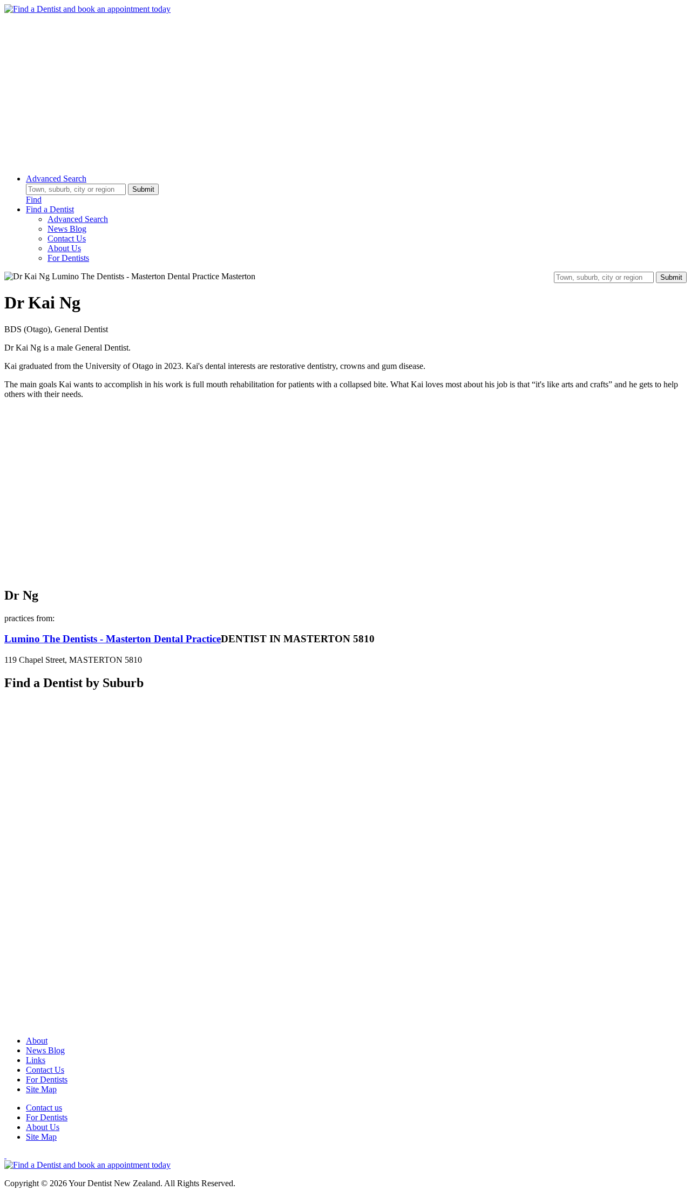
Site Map (41, 1089)
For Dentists (68, 258)
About (37, 1040)
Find (34, 199)
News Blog (67, 228)
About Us (64, 248)
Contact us (44, 1107)
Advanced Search (56, 178)
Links (35, 1060)
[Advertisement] (328, 89)
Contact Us (67, 238)
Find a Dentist (50, 209)
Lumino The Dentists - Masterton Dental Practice (112, 638)
